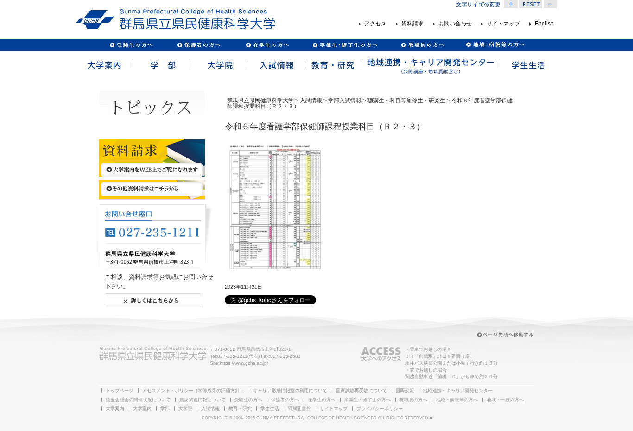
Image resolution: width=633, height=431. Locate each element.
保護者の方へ (198, 45)
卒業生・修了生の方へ (367, 399)
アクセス (375, 24)
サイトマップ (503, 24)
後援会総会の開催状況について (138, 399)
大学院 (218, 65)
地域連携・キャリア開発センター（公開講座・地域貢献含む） (430, 65)
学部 (161, 65)
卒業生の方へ (346, 45)
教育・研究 (332, 65)
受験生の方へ (131, 45)
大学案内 (104, 65)
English (544, 24)
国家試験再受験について (361, 390)
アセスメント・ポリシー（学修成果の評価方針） (193, 390)
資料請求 (412, 24)
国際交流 (405, 390)
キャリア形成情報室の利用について (290, 390)
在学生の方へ (321, 399)
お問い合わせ (455, 24)
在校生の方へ (267, 45)
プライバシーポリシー (379, 408)
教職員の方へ (422, 45)
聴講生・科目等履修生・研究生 (406, 100)
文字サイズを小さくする (550, 4)
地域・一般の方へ (505, 399)
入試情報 (275, 65)
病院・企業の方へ (494, 45)
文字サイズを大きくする (511, 4)
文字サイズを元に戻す (530, 4)
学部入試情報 (344, 100)
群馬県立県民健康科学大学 (260, 100)
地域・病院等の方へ (457, 399)
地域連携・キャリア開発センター (458, 390)
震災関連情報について (202, 399)
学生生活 (528, 65)
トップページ (119, 390)
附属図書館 (299, 408)
